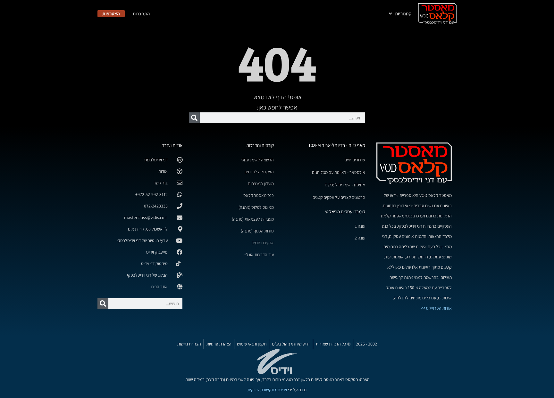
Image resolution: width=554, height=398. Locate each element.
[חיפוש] (194, 117)
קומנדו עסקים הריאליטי (345, 211)
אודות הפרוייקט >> (436, 308)
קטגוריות (403, 14)
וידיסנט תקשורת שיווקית (267, 390)
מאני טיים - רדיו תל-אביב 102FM (336, 145)
